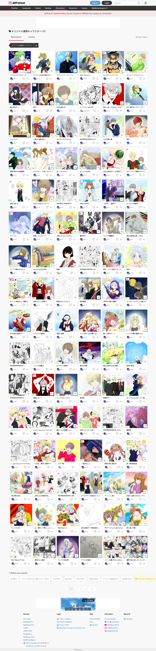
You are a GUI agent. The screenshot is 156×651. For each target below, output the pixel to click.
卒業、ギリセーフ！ (40, 236)
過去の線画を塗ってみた (135, 236)
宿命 (128, 269)
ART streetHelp (95, 619)
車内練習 (83, 301)
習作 (128, 139)
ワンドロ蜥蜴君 (108, 236)
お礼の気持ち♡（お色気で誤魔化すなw (113, 171)
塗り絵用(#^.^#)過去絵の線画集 (91, 528)
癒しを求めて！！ (109, 333)
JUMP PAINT (27, 631)
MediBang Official (113, 622)
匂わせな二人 (62, 528)
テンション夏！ (110, 496)
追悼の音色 (130, 366)
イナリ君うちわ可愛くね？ (89, 333)
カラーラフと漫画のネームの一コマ (137, 171)
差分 (34, 107)
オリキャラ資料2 (39, 333)
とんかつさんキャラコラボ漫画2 (43, 430)
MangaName (27, 634)
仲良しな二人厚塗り (40, 301)
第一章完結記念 (132, 463)
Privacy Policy (64, 625)
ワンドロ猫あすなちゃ (17, 269)
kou (61, 273)
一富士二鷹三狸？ (39, 139)
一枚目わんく (85, 463)
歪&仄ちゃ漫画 (40, 560)
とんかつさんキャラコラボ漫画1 (21, 463)
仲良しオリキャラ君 (86, 430)
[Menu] (146, 3)
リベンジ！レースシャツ (65, 75)
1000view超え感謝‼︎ (110, 301)
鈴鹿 (58, 269)
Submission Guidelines (64, 622)
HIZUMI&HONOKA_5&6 (66, 496)
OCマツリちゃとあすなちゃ (114, 528)
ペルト (64, 467)
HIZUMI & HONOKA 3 (64, 203)
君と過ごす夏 (131, 528)
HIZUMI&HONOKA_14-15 (111, 430)
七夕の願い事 (107, 139)
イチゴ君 (61, 463)
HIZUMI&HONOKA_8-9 (87, 139)
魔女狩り (83, 236)
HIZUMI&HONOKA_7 (17, 366)
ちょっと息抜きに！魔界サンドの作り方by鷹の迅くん (20, 301)
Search (139, 3)
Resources (73, 8)
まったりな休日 (85, 171)
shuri (15, 79)
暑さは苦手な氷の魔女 (110, 366)
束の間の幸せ (15, 496)
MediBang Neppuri (101, 8)
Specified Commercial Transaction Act (72, 628)
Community (26, 8)
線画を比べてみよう (63, 301)
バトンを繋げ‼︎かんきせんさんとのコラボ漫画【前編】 (115, 560)
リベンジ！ (13, 236)
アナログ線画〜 (86, 560)
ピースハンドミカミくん (135, 75)
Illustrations (60, 8)
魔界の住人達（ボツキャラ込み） (137, 560)
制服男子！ (107, 398)
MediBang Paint (28, 625)
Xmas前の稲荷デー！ (17, 333)
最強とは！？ (37, 398)
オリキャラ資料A (132, 203)
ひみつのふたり (85, 75)
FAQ (91, 622)
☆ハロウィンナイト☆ (110, 75)
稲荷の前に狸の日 (111, 463)
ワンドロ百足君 (63, 560)
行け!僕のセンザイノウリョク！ (137, 107)
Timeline (14, 8)
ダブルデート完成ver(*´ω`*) (90, 496)
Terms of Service (65, 619)
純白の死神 (83, 366)
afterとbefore (84, 203)
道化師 (82, 398)
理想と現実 (60, 333)
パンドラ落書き (38, 366)
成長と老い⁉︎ (14, 203)
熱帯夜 (129, 430)
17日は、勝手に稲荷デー (43, 463)
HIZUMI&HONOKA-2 (17, 398)
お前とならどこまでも (64, 236)
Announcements (110, 619)
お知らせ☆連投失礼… (42, 496)
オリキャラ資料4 (62, 366)
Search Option (142, 37)
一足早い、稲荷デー (110, 203)
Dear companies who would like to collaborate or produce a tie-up (37, 644)
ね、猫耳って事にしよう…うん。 (45, 528)
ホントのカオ (15, 528)
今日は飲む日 (61, 107)
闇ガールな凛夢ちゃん (64, 430)
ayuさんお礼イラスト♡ (41, 203)
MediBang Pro (28, 622)
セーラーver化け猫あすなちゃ (43, 75)
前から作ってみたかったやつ (113, 107)
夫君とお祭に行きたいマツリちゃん (137, 496)
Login (107, 3)
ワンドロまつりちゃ (63, 398)
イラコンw (13, 139)
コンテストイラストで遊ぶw (136, 301)
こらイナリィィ (15, 430)
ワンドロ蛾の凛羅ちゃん (135, 333)
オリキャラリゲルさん (64, 139)
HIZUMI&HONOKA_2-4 (87, 269)
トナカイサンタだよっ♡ (18, 75)
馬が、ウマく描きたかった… (113, 269)
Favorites (36, 45)
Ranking (48, 8)
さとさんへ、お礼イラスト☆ (43, 171)
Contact (95, 625)
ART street (27, 619)
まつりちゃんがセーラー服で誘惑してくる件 (137, 398)
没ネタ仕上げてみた (18, 560)
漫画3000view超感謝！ (17, 171)
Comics (84, 8)
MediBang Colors (29, 637)
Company (129, 619)
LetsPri (25, 628)
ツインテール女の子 (86, 107)
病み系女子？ (14, 107)
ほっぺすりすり (62, 171)
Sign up (95, 3)
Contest (38, 8)
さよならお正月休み (40, 269)
